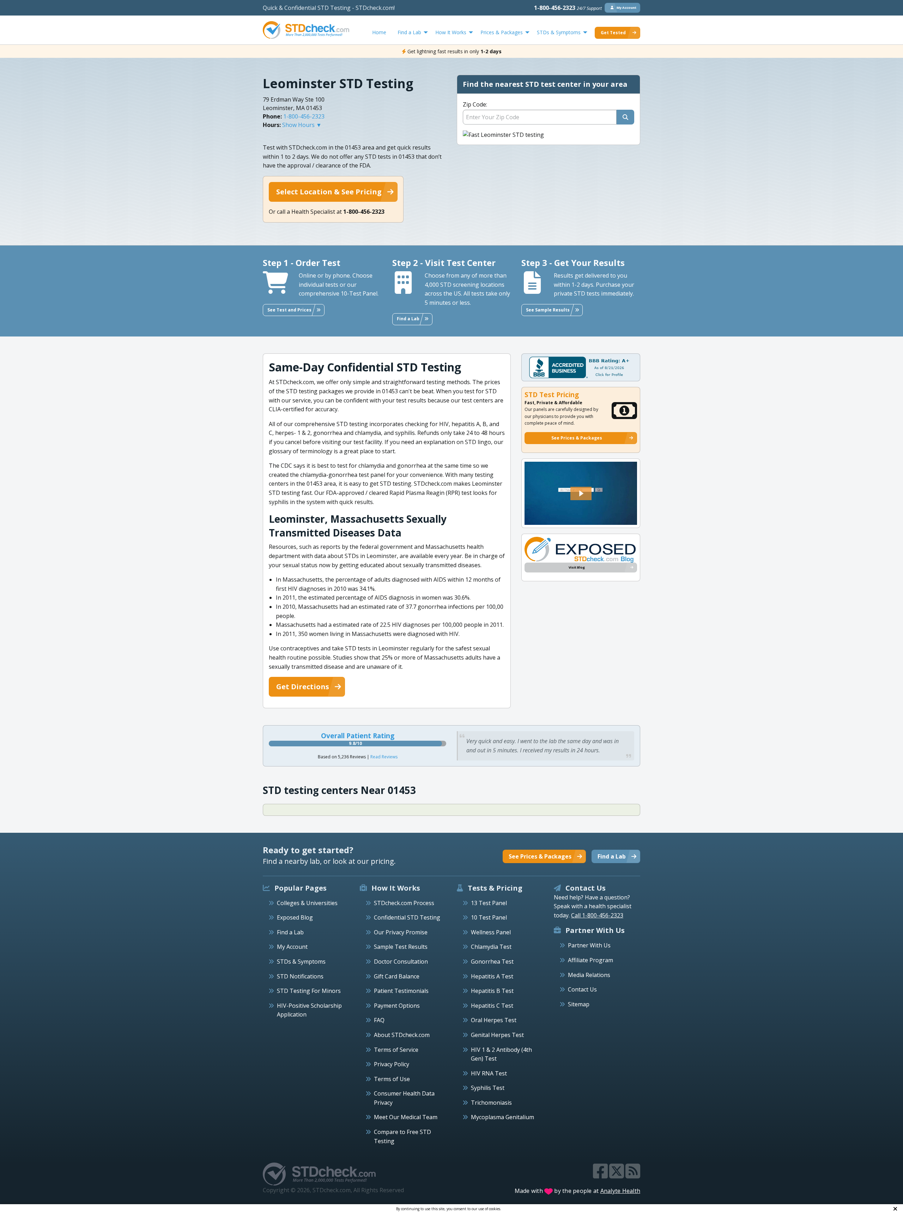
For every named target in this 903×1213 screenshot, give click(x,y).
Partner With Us (589, 945)
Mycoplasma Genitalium (502, 1117)
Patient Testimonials (401, 991)
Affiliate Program (590, 960)
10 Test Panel (489, 917)
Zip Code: (475, 104)
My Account (292, 947)
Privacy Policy (391, 1064)
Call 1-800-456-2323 (597, 915)
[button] (581, 493)
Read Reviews (384, 757)
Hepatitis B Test (492, 991)
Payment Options (397, 1005)
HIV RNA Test (489, 1073)
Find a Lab (290, 932)
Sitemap (578, 1004)
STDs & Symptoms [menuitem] (559, 32)
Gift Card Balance (396, 976)
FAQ (379, 1020)
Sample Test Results (401, 947)
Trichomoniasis (491, 1102)
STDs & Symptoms (301, 961)
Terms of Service (396, 1050)
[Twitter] (617, 1175)
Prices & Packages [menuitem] (501, 32)
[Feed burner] (632, 1175)
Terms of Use (392, 1079)
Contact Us (582, 989)
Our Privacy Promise (401, 932)
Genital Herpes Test (497, 1035)
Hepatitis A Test (492, 976)
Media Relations (589, 975)
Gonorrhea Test (492, 961)
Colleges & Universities (307, 903)
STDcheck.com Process (404, 903)
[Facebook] (601, 1175)
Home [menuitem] (379, 32)
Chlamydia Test (491, 947)
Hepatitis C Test (492, 1005)
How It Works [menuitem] (450, 32)
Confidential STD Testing (407, 917)
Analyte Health (620, 1191)
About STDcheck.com (402, 1035)
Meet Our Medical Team (405, 1117)
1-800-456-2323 (568, 8)
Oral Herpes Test (493, 1020)
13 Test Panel (489, 903)
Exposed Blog (295, 917)
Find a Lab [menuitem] (409, 32)
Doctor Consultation (401, 961)
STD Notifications (300, 976)
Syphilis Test (487, 1088)
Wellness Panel (491, 932)
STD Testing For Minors (309, 991)
